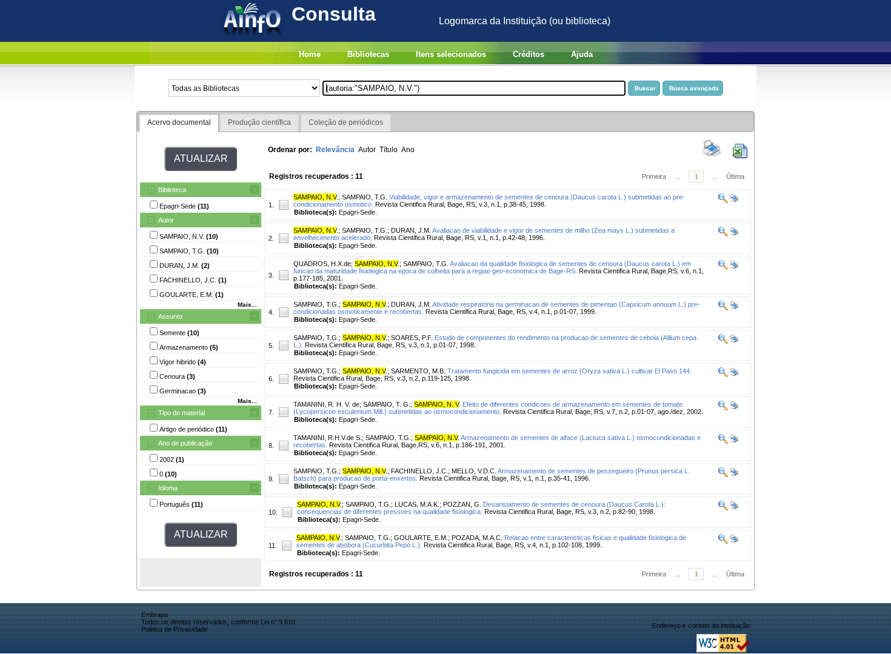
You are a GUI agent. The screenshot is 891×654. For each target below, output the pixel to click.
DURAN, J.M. (411, 230)
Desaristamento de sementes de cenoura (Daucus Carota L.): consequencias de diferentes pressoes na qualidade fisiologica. (481, 508)
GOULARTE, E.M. (421, 537)
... (677, 176)
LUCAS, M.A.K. (417, 504)
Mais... (247, 304)
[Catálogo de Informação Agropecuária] (253, 38)
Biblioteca (172, 189)
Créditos (528, 54)
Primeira (654, 176)
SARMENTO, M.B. (418, 371)
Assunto (170, 316)
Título (388, 149)
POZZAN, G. (462, 504)
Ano (408, 149)
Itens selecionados (451, 54)
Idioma (168, 488)
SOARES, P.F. (412, 337)
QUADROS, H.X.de (322, 263)
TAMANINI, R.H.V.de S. (327, 437)
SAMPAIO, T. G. (386, 404)
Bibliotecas (368, 54)
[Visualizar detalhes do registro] (723, 200)
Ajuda (582, 54)
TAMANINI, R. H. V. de (326, 404)
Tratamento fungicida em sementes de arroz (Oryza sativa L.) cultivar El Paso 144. (569, 371)
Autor (166, 220)
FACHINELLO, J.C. (419, 471)
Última (735, 176)
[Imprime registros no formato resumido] (712, 156)
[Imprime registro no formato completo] (733, 200)
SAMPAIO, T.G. (364, 197)
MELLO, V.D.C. (474, 471)
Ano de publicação (185, 443)
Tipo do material (181, 412)
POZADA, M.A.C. (477, 537)
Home (310, 54)
